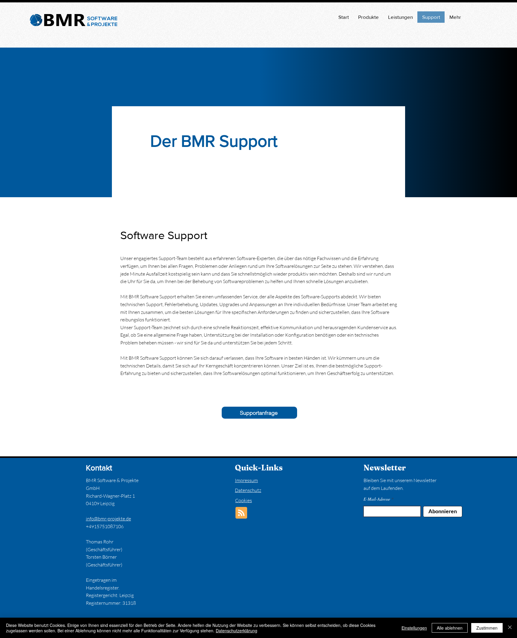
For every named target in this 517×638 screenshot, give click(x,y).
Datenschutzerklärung (236, 631)
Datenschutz (248, 490)
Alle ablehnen (450, 628)
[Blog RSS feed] (241, 513)
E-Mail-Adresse (377, 499)
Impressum (246, 480)
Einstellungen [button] (414, 628)
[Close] (509, 627)
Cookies (243, 500)
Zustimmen (487, 628)
